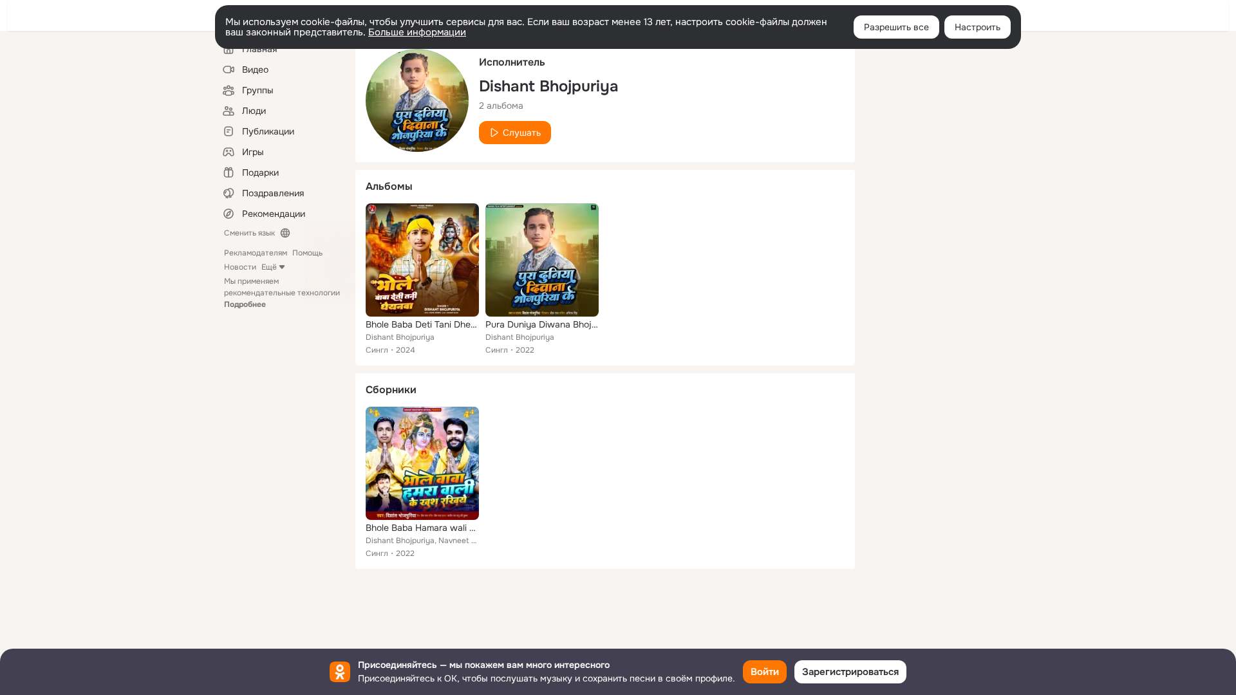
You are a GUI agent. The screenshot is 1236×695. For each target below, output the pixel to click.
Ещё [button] (269, 267)
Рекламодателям (255, 253)
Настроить (977, 27)
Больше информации (417, 32)
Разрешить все (896, 27)
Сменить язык (249, 233)
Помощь (307, 253)
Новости (240, 267)
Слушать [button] (522, 132)
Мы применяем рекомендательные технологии (282, 293)
